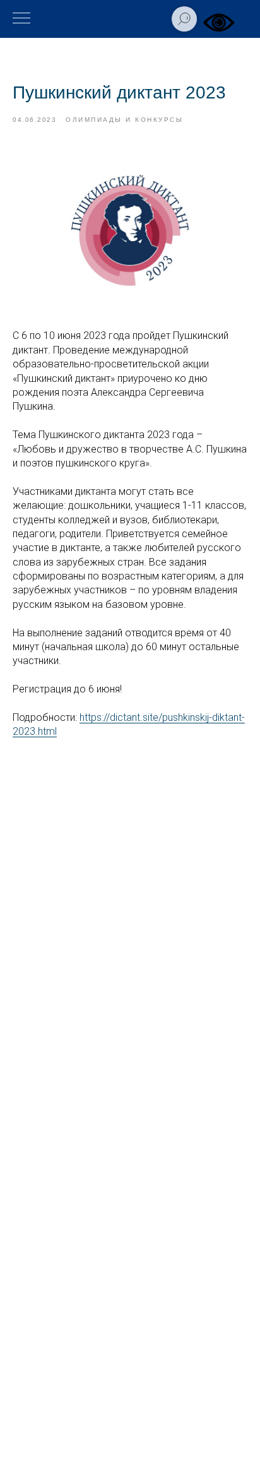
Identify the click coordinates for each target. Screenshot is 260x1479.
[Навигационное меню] (21, 19)
